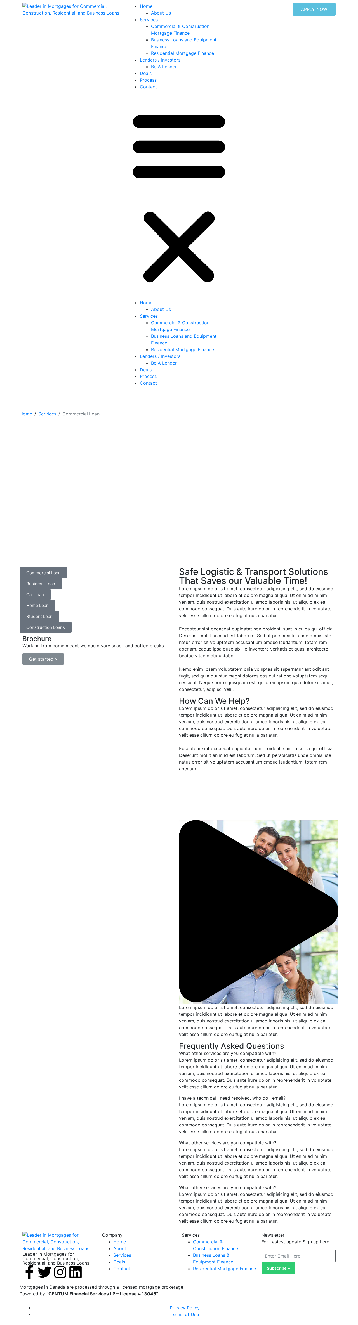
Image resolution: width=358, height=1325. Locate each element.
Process (148, 80)
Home (146, 6)
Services (149, 19)
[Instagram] (60, 1272)
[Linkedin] (76, 1272)
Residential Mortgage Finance (182, 53)
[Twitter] (45, 1272)
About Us (161, 13)
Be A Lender (164, 66)
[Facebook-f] (29, 1272)
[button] (179, 197)
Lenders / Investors (160, 60)
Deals (146, 73)
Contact (148, 86)
